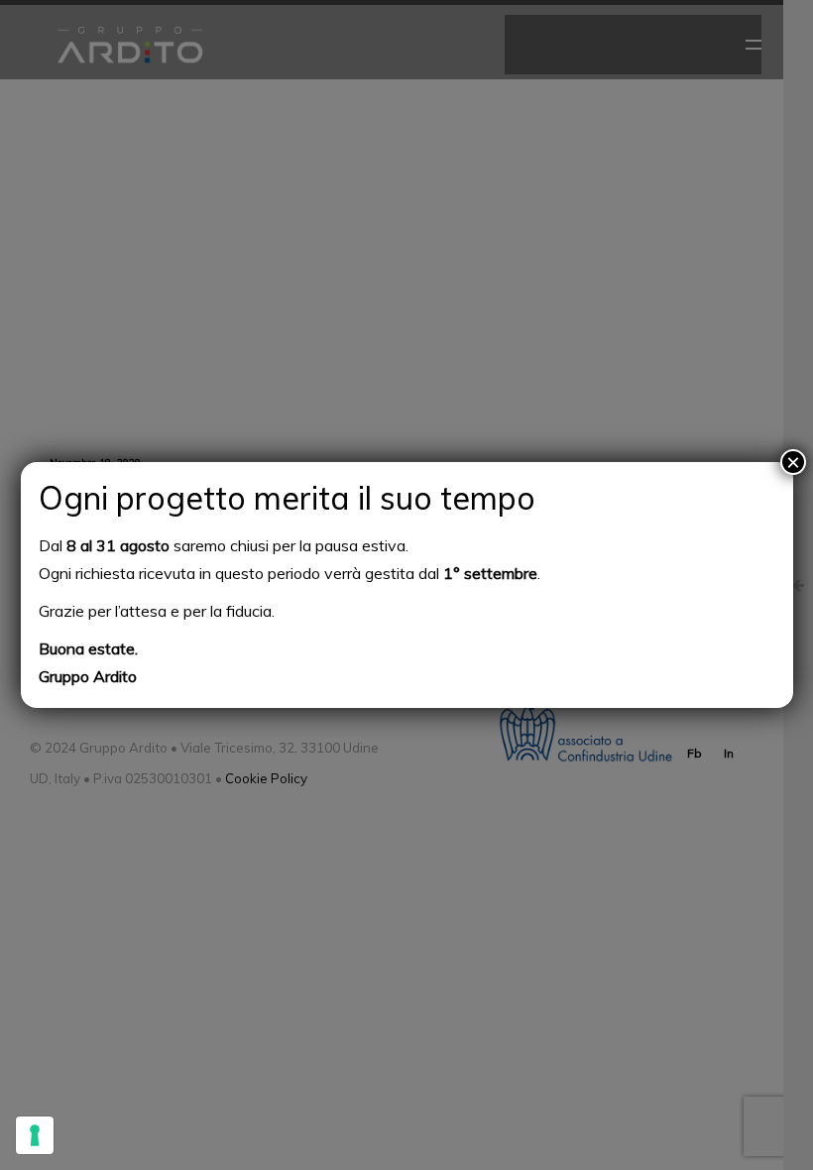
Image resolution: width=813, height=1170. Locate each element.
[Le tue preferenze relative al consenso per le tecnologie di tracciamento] (35, 1135)
